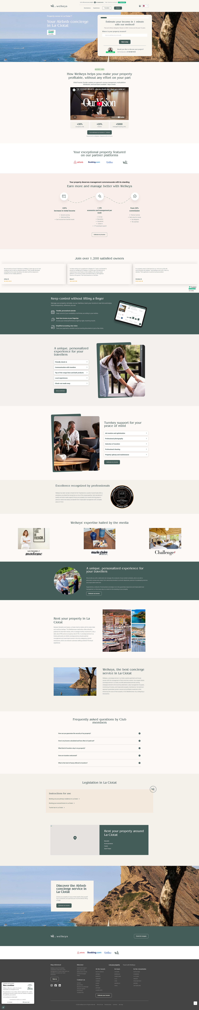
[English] (145, 5)
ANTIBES (98, 974)
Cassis (106, 846)
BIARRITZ (98, 976)
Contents (115, 1004)
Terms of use (100, 1004)
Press (78, 975)
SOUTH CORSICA (100, 971)
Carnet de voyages (141, 936)
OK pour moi (26, 1002)
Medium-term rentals (82, 971)
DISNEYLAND (118, 976)
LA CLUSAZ (136, 976)
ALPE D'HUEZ (136, 971)
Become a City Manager (82, 986)
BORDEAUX (117, 974)
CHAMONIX (136, 974)
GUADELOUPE (99, 990)
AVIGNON (117, 971)
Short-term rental (81, 969)
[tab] (129, 965)
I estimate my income (112, 462)
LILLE (116, 978)
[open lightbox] (117, 630)
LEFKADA (98, 987)
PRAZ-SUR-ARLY (137, 981)
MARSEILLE (117, 983)
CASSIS (97, 983)
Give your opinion (81, 988)
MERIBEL (135, 983)
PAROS (97, 985)
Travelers (106, 8)
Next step (124, 42)
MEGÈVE (135, 978)
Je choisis (9, 1002)
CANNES (98, 981)
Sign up (55, 979)
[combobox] (145, 5)
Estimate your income (104, 995)
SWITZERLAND (137, 985)
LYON (116, 981)
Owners (118, 8)
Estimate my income (99, 234)
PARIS (116, 985)
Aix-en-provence (108, 843)
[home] (59, 6)
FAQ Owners (80, 990)
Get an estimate (60, 391)
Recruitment (80, 984)
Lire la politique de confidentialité (10, 997)
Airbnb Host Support (82, 968)
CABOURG (98, 978)
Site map (121, 1004)
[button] (87, 8)
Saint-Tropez (107, 848)
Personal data (107, 1004)
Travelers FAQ (80, 992)
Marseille (106, 841)
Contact (79, 983)
